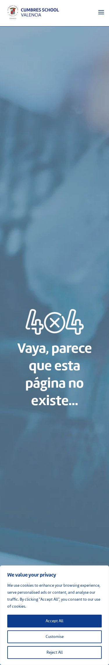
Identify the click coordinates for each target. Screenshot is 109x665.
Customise (55, 637)
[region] (54, 615)
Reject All (55, 652)
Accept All (54, 621)
